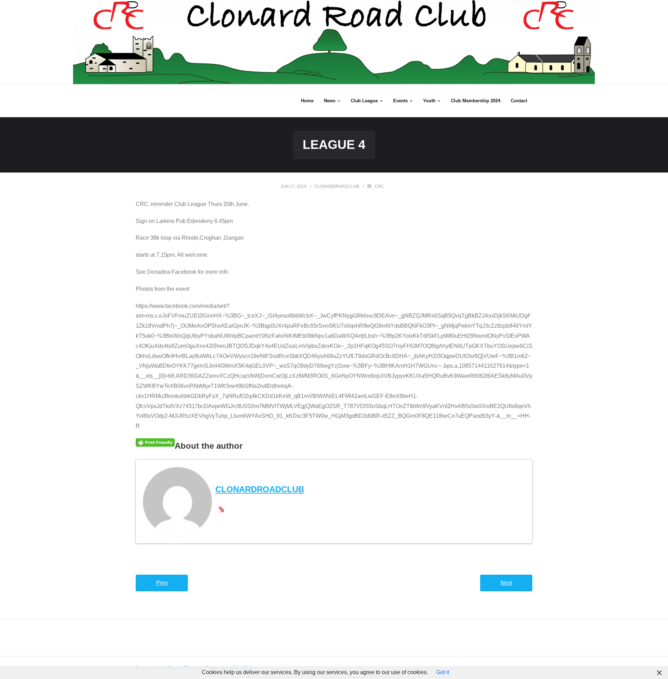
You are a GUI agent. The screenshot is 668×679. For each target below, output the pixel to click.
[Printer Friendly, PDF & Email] (155, 442)
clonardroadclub (337, 186)
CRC (379, 186)
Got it (442, 672)
